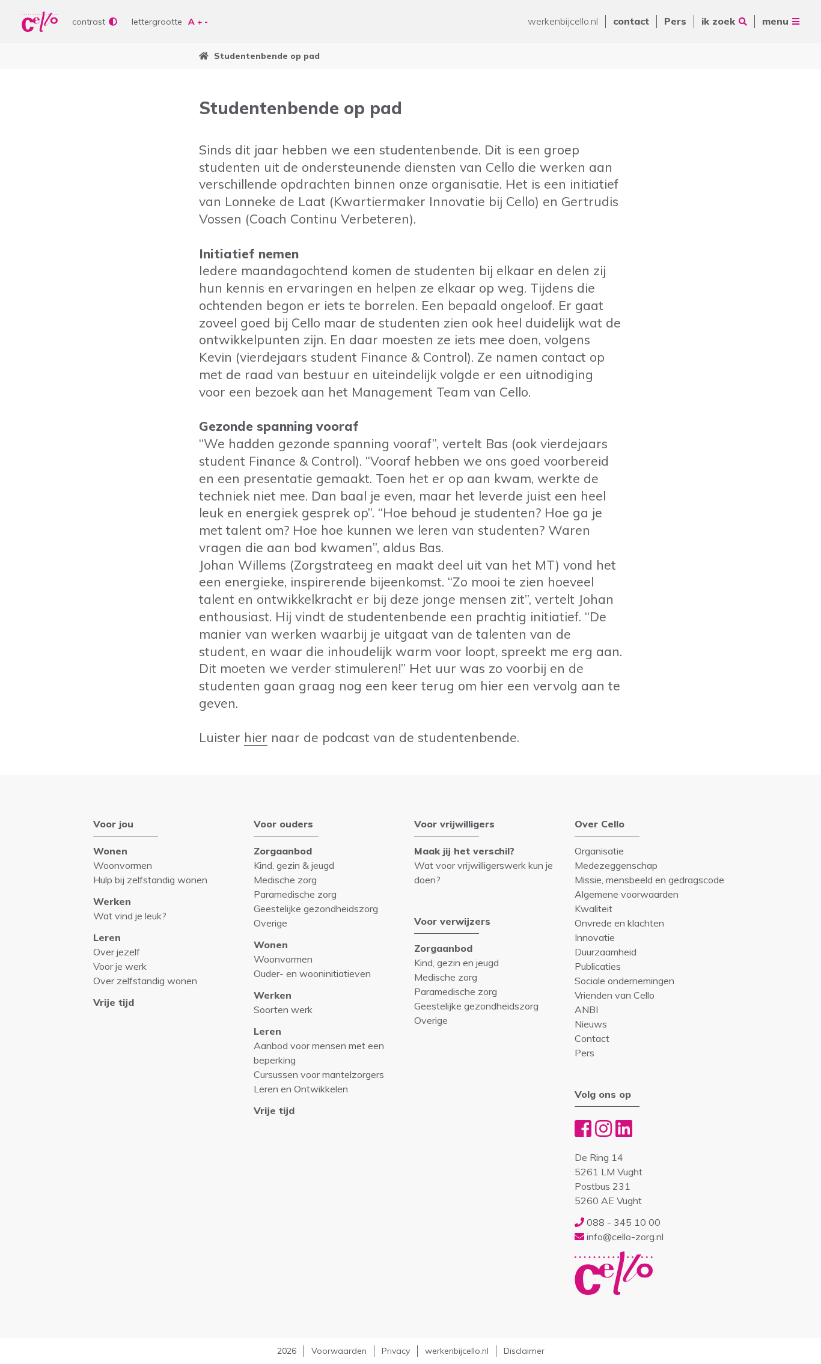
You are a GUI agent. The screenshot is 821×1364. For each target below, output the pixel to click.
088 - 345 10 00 (622, 1222)
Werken (112, 901)
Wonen (110, 851)
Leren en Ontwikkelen (301, 1089)
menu (775, 21)
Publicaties (598, 966)
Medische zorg (285, 880)
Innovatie (595, 937)
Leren (107, 937)
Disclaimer (524, 1350)
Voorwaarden (339, 1350)
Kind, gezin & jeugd (294, 865)
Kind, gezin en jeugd (456, 963)
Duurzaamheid (605, 952)
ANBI (586, 1009)
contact (631, 21)
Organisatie (599, 851)
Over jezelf (116, 952)
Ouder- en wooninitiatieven (312, 973)
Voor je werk (120, 966)
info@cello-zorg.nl (624, 1237)
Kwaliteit (593, 909)
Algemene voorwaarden (627, 894)
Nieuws (591, 1024)
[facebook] (583, 1128)
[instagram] (603, 1128)
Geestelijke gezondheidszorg (316, 909)
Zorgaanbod (283, 851)
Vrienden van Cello (615, 995)
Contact (592, 1038)
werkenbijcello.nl (563, 21)
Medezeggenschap (616, 865)
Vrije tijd (113, 1002)
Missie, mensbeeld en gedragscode (649, 880)
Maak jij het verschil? (464, 851)
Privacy (396, 1350)
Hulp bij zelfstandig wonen (150, 880)
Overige (270, 923)
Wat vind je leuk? (129, 916)
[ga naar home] (204, 56)
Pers (675, 21)
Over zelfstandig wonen (145, 981)
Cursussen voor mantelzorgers (319, 1074)
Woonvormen (122, 865)
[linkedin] (623, 1128)
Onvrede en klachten (619, 923)
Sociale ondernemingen (624, 981)
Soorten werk (283, 1009)
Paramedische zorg (295, 894)
